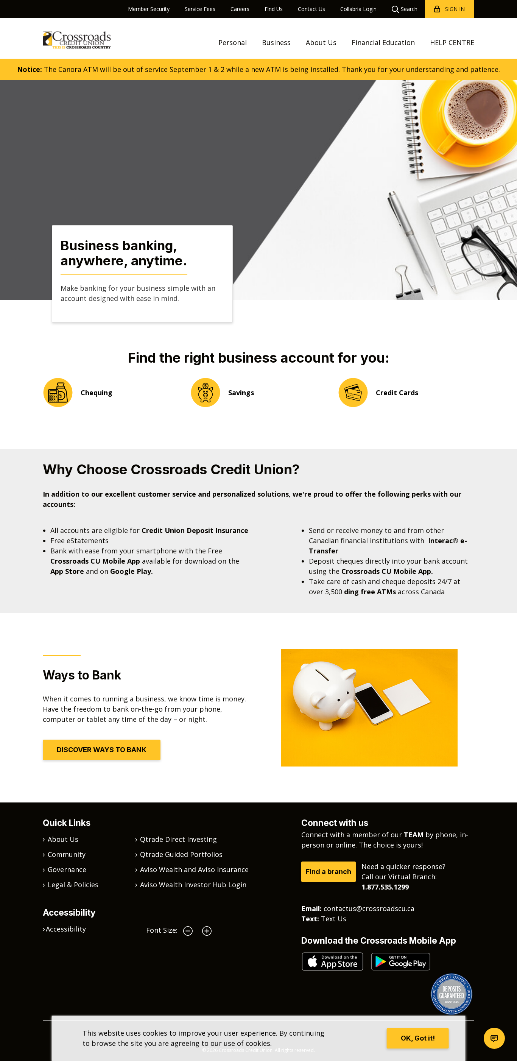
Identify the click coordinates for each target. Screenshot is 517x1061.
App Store (67, 571)
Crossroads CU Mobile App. (387, 571)
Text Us (333, 918)
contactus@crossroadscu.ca (369, 908)
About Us (321, 42)
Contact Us (311, 8)
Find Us (274, 8)
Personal (232, 42)
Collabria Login (358, 8)
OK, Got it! (418, 1038)
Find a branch (328, 872)
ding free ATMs (370, 591)
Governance (67, 869)
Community (67, 854)
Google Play (132, 571)
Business (276, 42)
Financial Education (383, 42)
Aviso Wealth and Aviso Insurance (194, 869)
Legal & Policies (73, 884)
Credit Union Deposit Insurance (195, 530)
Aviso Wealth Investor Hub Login (193, 884)
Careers (239, 8)
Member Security (149, 8)
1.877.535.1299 (385, 886)
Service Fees (200, 8)
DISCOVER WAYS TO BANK (101, 750)
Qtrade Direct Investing (178, 839)
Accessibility (66, 928)
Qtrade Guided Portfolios (181, 854)
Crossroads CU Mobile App (95, 561)
